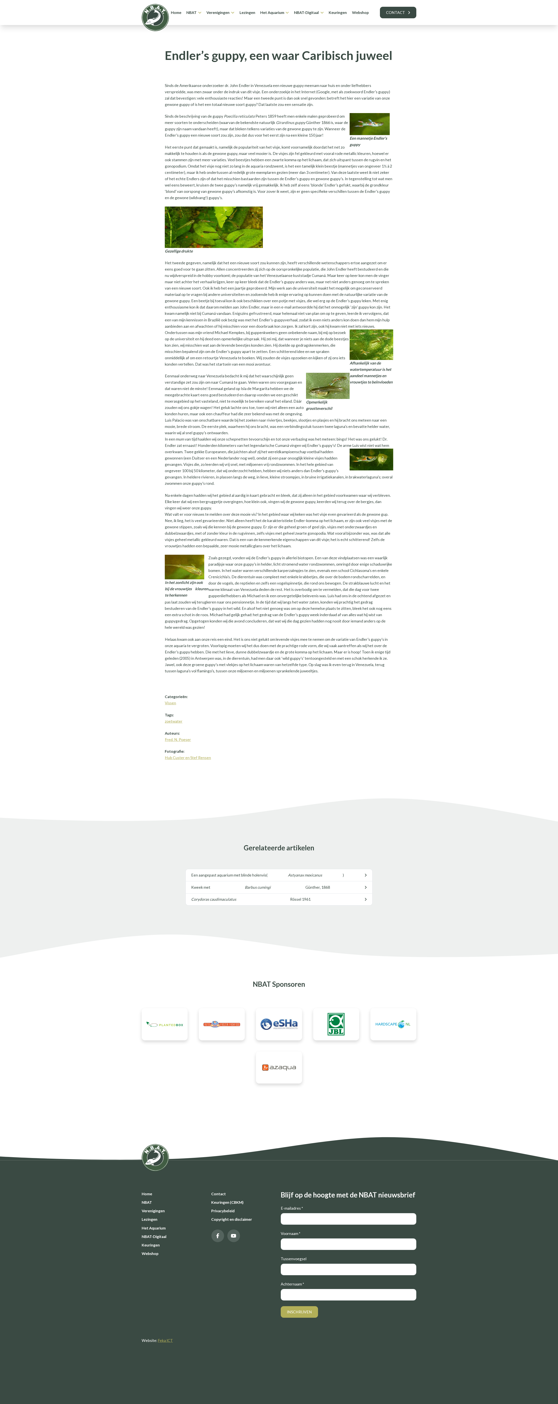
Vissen (170, 703)
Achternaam (292, 1284)
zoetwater (173, 721)
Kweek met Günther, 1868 (260, 887)
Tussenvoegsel (293, 1258)
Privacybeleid (223, 1211)
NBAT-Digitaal (306, 12)
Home (176, 12)
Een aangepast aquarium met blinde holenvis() (267, 875)
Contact (395, 12)
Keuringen (338, 12)
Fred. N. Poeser (178, 739)
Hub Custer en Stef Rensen (188, 757)
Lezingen (247, 12)
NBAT (191, 12)
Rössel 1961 (251, 899)
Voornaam (290, 1233)
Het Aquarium (272, 12)
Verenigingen (218, 12)
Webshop (360, 12)
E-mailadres (292, 1208)
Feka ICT (165, 1340)
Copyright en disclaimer (231, 1219)
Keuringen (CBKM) (227, 1202)
